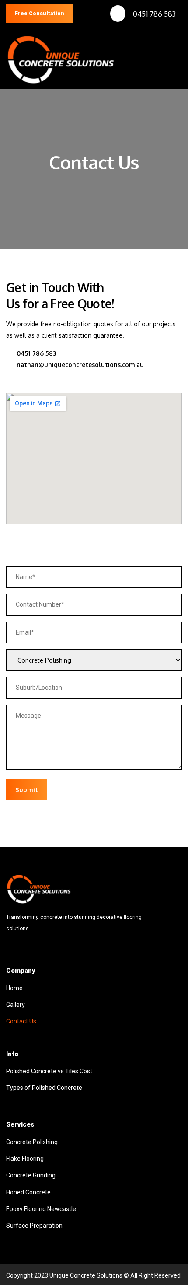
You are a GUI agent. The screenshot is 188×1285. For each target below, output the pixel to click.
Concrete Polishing (32, 1141)
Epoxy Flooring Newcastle (41, 1208)
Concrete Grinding (31, 1175)
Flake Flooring (25, 1158)
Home (14, 988)
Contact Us (21, 1021)
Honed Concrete (28, 1192)
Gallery (15, 1004)
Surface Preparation (34, 1225)
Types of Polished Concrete (44, 1087)
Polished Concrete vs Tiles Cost (49, 1071)
